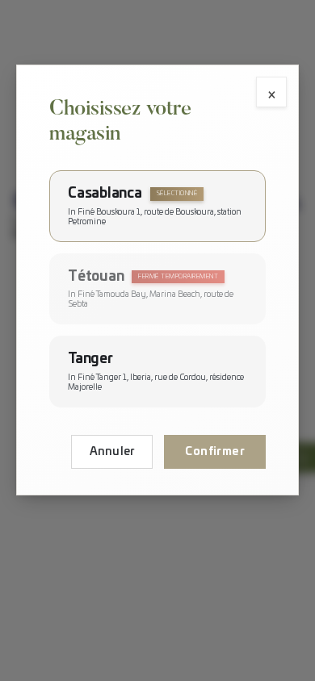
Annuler (112, 451)
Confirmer (215, 451)
